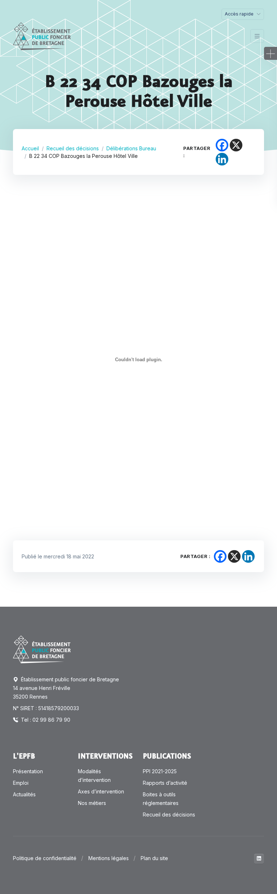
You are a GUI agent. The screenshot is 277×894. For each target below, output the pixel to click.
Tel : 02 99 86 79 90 (44, 720)
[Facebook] (222, 145)
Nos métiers (92, 803)
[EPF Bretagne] (42, 36)
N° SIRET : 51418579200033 (46, 708)
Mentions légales (108, 858)
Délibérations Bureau (131, 148)
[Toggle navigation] (257, 36)
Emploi (20, 783)
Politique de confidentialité (44, 858)
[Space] (42, 648)
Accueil (30, 148)
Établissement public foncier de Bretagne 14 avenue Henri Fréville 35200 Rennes (66, 688)
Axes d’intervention (101, 791)
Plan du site (154, 858)
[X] (236, 145)
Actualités (24, 794)
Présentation (28, 771)
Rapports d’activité (165, 783)
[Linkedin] (222, 159)
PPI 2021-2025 (160, 771)
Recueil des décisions (73, 148)
